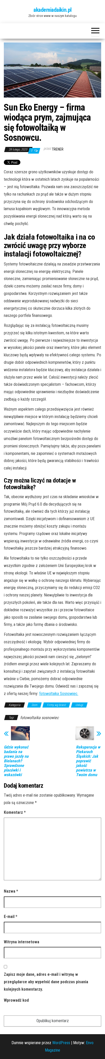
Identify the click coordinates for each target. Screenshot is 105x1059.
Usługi (79, 705)
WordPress (61, 1042)
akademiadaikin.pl (52, 10)
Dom (34, 705)
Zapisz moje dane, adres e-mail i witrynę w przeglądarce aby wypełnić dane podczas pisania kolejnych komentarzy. (46, 982)
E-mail (10, 916)
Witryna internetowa (21, 941)
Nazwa (11, 891)
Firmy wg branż (56, 705)
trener (57, 149)
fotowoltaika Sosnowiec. (58, 693)
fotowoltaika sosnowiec (39, 717)
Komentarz (15, 812)
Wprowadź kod (16, 1000)
